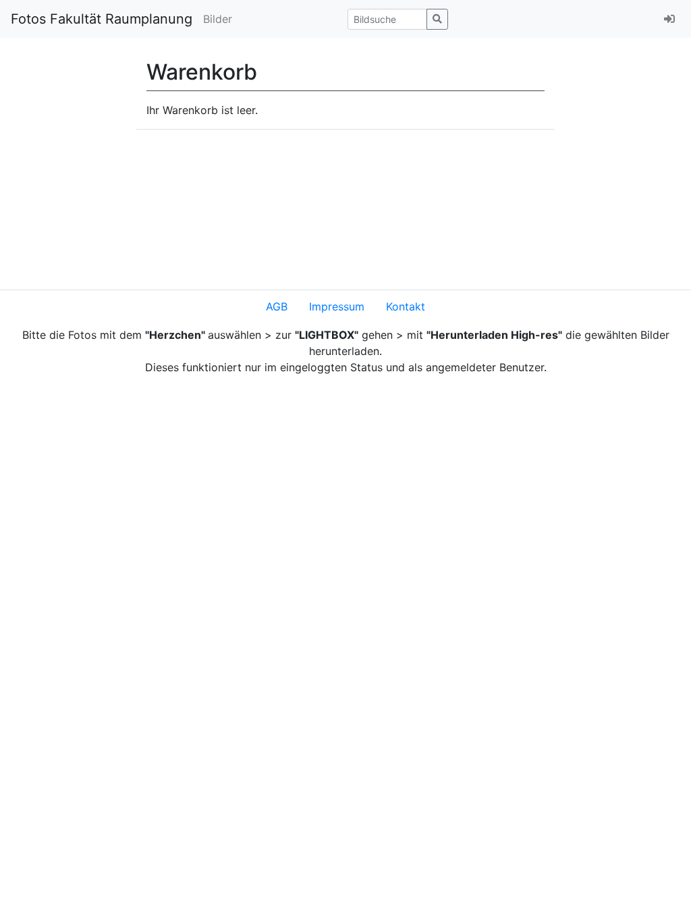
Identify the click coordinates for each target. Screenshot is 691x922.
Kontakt (405, 306)
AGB (276, 306)
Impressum (336, 306)
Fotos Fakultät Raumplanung (101, 19)
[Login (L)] (669, 19)
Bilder (217, 19)
